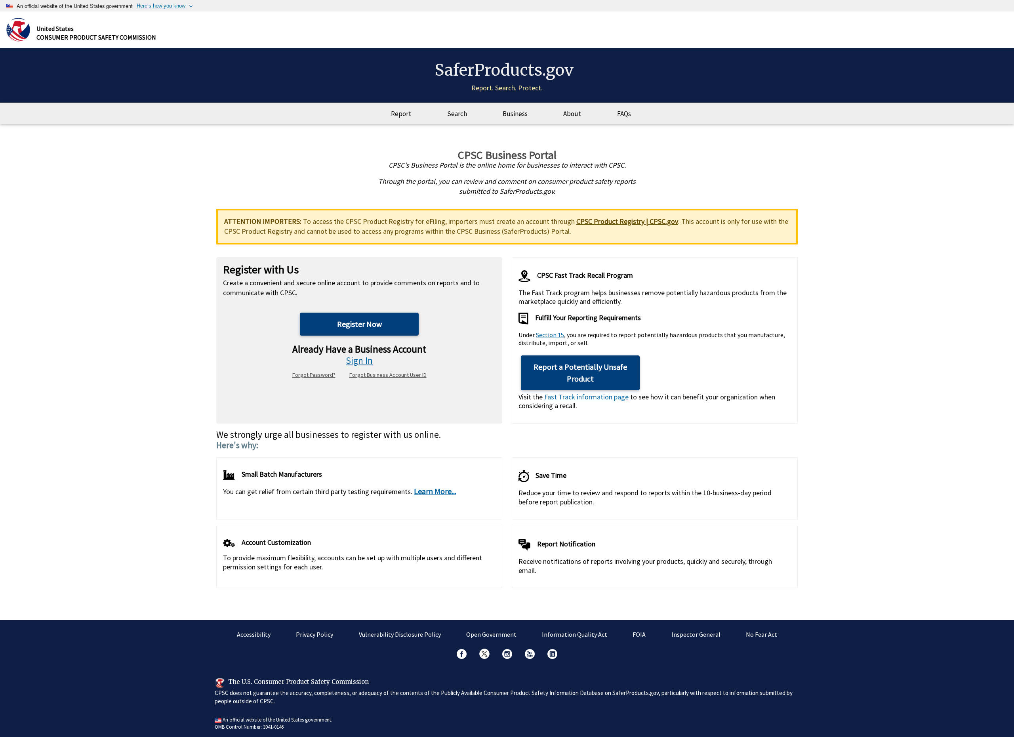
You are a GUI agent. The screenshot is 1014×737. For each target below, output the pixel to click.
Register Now (359, 324)
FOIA (639, 634)
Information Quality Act (574, 634)
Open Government (491, 634)
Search (457, 113)
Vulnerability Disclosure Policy (400, 634)
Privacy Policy (314, 634)
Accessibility (254, 634)
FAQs (624, 113)
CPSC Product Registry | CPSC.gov (627, 221)
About (572, 113)
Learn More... (435, 491)
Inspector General (695, 634)
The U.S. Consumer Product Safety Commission (298, 681)
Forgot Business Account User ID (388, 374)
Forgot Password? (313, 374)
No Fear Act (761, 634)
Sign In (359, 360)
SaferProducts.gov (504, 70)
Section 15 (550, 335)
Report (401, 113)
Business (515, 113)
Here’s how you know (161, 6)
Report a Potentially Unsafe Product (580, 373)
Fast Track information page (586, 396)
